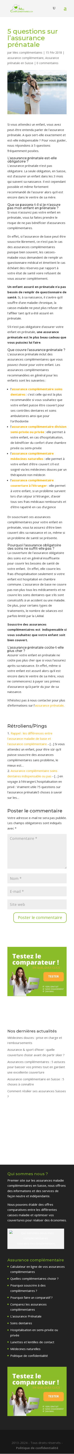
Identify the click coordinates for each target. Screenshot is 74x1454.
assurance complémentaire (25, 58)
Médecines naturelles (25, 1349)
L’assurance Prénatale (26, 1316)
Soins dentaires (21, 1323)
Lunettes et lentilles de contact (32, 1342)
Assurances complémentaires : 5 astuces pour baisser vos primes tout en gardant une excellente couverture (36, 1067)
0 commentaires (47, 63)
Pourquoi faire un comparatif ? (31, 1297)
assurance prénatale (49, 705)
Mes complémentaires (27, 52)
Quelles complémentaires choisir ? (34, 1278)
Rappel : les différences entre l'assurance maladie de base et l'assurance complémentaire (29, 738)
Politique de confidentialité (29, 1356)
